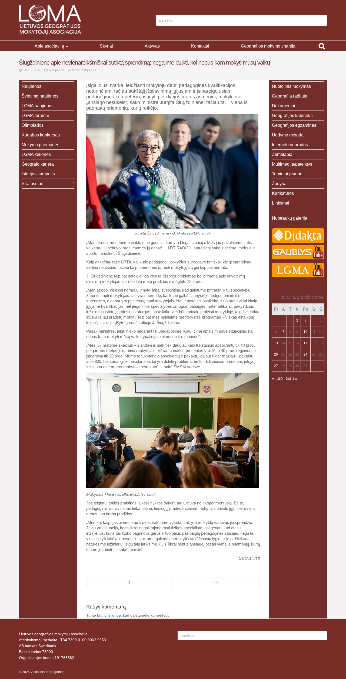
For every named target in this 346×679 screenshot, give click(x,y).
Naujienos (56, 70)
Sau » (291, 378)
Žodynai (280, 183)
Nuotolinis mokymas (291, 86)
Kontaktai (200, 46)
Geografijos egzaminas (294, 125)
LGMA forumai (35, 115)
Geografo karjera (38, 164)
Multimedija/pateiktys (292, 164)
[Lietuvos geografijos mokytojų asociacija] (50, 20)
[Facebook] (129, 582)
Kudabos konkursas (41, 135)
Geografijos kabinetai (292, 115)
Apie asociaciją (49, 46)
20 (276, 354)
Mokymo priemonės (40, 144)
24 (305, 354)
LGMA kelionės (36, 154)
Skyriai (106, 46)
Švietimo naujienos (81, 70)
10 (305, 332)
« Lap (277, 378)
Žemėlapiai (283, 154)
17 (305, 343)
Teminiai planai (286, 174)
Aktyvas (152, 46)
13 (276, 343)
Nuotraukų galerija (289, 218)
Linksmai (280, 203)
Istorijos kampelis (38, 174)
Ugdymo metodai (288, 135)
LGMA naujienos (38, 105)
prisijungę (112, 615)
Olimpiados (33, 125)
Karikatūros (283, 193)
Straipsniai (32, 183)
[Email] (216, 582)
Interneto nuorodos (290, 144)
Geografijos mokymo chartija (268, 46)
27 (276, 366)
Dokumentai (283, 105)
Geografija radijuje (289, 96)
